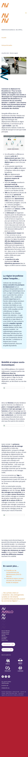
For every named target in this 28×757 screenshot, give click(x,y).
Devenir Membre (6, 630)
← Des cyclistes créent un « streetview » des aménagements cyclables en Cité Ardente (13, 595)
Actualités (4, 638)
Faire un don (5, 640)
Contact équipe (5, 634)
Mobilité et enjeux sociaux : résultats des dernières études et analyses (15, 580)
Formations (4, 637)
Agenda (3, 635)
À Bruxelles (9, 45)
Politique (4, 45)
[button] (3, 676)
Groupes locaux (5, 632)
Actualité (4, 37)
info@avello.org (5, 688)
